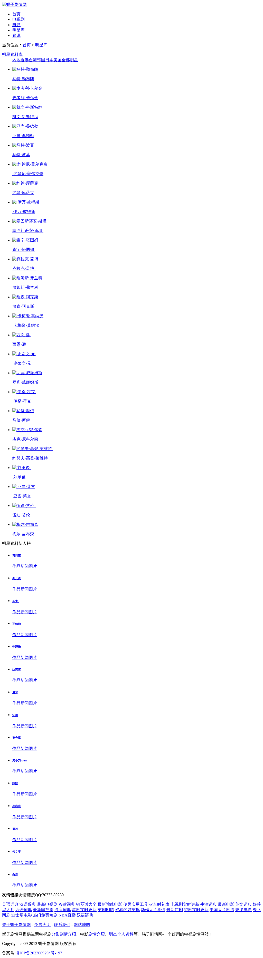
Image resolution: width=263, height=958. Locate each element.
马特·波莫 (21, 154)
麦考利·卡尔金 (25, 98)
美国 (57, 60)
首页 (16, 14)
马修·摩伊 (21, 420)
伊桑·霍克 (22, 401)
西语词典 (23, 910)
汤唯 (15, 715)
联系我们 (62, 924)
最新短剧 (174, 910)
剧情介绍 (96, 934)
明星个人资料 (121, 934)
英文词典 (243, 904)
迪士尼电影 (21, 915)
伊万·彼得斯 (23, 211)
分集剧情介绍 (63, 934)
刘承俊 (19, 477)
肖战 (15, 828)
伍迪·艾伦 (22, 515)
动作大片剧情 (153, 910)
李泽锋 (16, 646)
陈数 (15, 783)
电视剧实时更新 (185, 904)
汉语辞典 (28, 904)
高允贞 (16, 578)
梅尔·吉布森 (23, 534)
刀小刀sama (19, 760)
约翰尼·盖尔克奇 (27, 173)
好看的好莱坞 (127, 910)
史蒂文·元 (22, 363)
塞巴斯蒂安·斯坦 (27, 230)
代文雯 (16, 851)
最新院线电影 (110, 904)
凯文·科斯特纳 (25, 117)
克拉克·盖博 (24, 268)
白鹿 (15, 874)
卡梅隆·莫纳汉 (25, 325)
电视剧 (18, 19)
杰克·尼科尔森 (25, 439)
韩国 (41, 60)
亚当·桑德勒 (23, 136)
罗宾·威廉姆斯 (25, 382)
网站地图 (82, 924)
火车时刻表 (159, 904)
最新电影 (226, 904)
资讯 (16, 35)
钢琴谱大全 (86, 904)
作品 (16, 566)
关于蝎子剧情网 (16, 924)
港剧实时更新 (84, 910)
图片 (33, 566)
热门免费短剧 (45, 915)
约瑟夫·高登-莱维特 (30, 458)
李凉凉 (16, 806)
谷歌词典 (67, 904)
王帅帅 (16, 623)
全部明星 (70, 60)
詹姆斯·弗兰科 (25, 287)
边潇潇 (16, 669)
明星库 (18, 30)
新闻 (25, 566)
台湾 (33, 60)
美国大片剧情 (222, 910)
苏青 (15, 601)
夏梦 (15, 692)
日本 (49, 60)
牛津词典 (208, 904)
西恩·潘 (19, 344)
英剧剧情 (106, 910)
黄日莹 (16, 555)
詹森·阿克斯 (23, 306)
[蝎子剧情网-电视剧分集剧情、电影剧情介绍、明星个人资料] (14, 4)
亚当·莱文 (21, 496)
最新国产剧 (43, 910)
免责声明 (42, 924)
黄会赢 (16, 737)
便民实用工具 (135, 904)
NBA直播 (67, 915)
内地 (16, 60)
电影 (16, 25)
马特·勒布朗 (23, 79)
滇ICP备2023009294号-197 (38, 953)
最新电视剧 (47, 904)
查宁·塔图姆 (23, 249)
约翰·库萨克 (23, 192)
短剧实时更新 (196, 910)
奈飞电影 (243, 910)
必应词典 (62, 910)
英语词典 (10, 904)
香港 (25, 60)
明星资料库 (12, 54)
